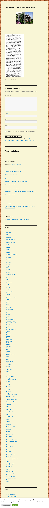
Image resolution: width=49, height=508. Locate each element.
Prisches (8, 419)
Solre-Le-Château (10, 454)
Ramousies (8, 424)
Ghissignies (9, 334)
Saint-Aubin (9, 436)
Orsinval (8, 408)
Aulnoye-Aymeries (10, 239)
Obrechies (8, 404)
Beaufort (8, 252)
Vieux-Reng (9, 466)
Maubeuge (8, 391)
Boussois (8, 277)
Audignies (8, 237)
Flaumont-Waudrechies (11, 322)
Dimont (8, 296)
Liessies (8, 374)
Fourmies (8, 331)
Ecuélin (8, 304)
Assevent (8, 236)
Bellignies (8, 257)
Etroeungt (8, 312)
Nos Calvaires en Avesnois (11, 168)
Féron (7, 317)
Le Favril (8, 367)
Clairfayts (8, 286)
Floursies (8, 324)
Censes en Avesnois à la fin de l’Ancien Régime (16, 181)
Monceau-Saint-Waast (11, 394)
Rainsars (8, 423)
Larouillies (8, 366)
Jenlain (7, 356)
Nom (6, 113)
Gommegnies (9, 339)
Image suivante (16, 30)
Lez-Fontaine (9, 372)
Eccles (7, 301)
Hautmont (8, 347)
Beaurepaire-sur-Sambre (12, 254)
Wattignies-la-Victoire (11, 478)
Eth (7, 311)
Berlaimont (8, 261)
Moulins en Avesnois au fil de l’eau (13, 171)
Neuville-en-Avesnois (11, 399)
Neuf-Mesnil (9, 398)
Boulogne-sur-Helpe (11, 271)
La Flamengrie (9, 361)
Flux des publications (11, 494)
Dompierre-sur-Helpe (11, 297)
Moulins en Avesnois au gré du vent (13, 188)
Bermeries (8, 262)
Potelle (7, 414)
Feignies (8, 314)
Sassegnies (8, 448)
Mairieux (8, 383)
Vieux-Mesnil (9, 464)
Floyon (7, 326)
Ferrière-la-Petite (10, 321)
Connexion (8, 493)
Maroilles (8, 388)
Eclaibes (8, 302)
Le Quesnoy (9, 369)
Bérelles (8, 259)
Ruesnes (8, 433)
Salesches (8, 444)
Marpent (8, 389)
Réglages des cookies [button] (6, 505)
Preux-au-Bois (9, 416)
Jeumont (8, 357)
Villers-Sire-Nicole (10, 471)
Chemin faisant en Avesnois (11, 184)
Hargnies (8, 344)
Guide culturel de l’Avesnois (11, 194)
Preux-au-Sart (9, 418)
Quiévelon (8, 421)
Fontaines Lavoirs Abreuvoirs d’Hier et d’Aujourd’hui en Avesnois (20, 191)
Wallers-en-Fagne (10, 473)
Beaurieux (8, 256)
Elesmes (8, 306)
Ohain (7, 406)
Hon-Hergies (9, 352)
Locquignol (8, 378)
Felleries (8, 316)
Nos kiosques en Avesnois (11, 174)
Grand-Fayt (9, 341)
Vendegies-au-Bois (10, 463)
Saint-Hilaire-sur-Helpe (12, 438)
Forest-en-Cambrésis (11, 329)
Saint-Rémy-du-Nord (11, 441)
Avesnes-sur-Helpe (10, 242)
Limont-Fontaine (10, 376)
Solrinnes (8, 456)
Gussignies (8, 342)
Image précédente (8, 30)
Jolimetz (8, 359)
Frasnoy (8, 332)
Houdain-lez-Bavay (10, 354)
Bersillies (8, 264)
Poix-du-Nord (9, 411)
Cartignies (8, 281)
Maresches (8, 386)
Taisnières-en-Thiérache (12, 458)
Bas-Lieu (8, 247)
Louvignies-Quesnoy (11, 379)
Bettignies (8, 266)
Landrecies (8, 364)
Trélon (7, 461)
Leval (7, 371)
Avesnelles (8, 241)
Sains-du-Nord (9, 434)
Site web (7, 125)
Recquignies (9, 428)
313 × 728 (14, 79)
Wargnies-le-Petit (10, 476)
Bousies (8, 272)
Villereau (8, 468)
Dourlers (8, 299)
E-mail (7, 119)
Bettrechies (8, 267)
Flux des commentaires (11, 496)
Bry (7, 279)
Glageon (8, 336)
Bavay (7, 249)
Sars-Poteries (9, 446)
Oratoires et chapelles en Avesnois (20, 7)
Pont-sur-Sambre (10, 413)
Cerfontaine (9, 282)
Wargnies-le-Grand (10, 474)
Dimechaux (8, 294)
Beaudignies (9, 251)
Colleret (8, 287)
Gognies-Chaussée (10, 337)
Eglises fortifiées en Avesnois (12, 178)
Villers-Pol (8, 469)
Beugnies (8, 269)
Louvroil (8, 381)
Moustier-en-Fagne (11, 396)
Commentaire (8, 95)
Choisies (8, 284)
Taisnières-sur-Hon (11, 459)
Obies (7, 403)
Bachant (8, 244)
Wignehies (8, 479)
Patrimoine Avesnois (17, 164)
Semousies (8, 451)
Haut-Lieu (8, 346)
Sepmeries (8, 453)
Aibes (7, 231)
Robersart (8, 429)
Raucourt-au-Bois (10, 426)
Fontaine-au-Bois (10, 327)
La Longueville (9, 362)
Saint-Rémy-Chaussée (11, 439)
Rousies (8, 431)
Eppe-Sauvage (9, 309)
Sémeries (8, 449)
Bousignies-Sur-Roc (11, 274)
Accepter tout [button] (14, 505)
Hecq (7, 349)
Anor (7, 234)
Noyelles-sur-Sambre (11, 401)
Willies (7, 481)
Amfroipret (8, 232)
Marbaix (8, 384)
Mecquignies (9, 393)
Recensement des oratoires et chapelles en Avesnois (17, 219)
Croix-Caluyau (9, 291)
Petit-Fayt (8, 409)
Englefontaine (9, 307)
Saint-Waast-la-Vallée (11, 443)
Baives (7, 246)
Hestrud (8, 351)
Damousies (8, 292)
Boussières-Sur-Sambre (12, 276)
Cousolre (8, 289)
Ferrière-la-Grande (10, 319)
